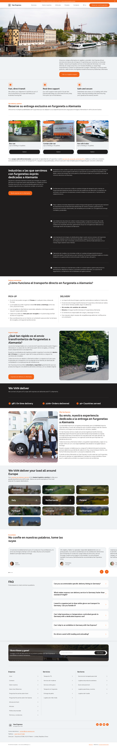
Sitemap (91, 744)
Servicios (33, 5)
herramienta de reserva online (68, 1)
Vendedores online (58, 169)
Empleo (67, 5)
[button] (85, 5)
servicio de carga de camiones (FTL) (74, 159)
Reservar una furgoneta (99, 5)
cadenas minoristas (62, 204)
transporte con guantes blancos (62, 257)
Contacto (76, 5)
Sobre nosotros (46, 5)
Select (25, 152)
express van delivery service (20, 477)
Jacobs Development (104, 744)
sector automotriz (66, 188)
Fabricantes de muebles (59, 253)
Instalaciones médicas (59, 267)
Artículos (58, 5)
